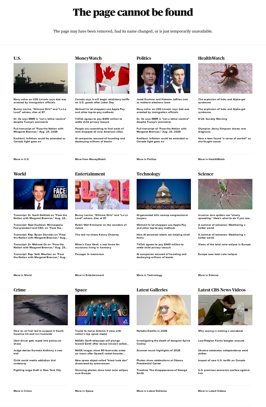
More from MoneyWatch (90, 159)
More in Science (208, 275)
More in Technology (149, 275)
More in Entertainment (89, 275)
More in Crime (23, 391)
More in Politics (147, 159)
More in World (23, 275)
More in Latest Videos (212, 391)
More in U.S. (21, 159)
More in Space (84, 391)
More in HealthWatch (211, 159)
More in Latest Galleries (152, 391)
